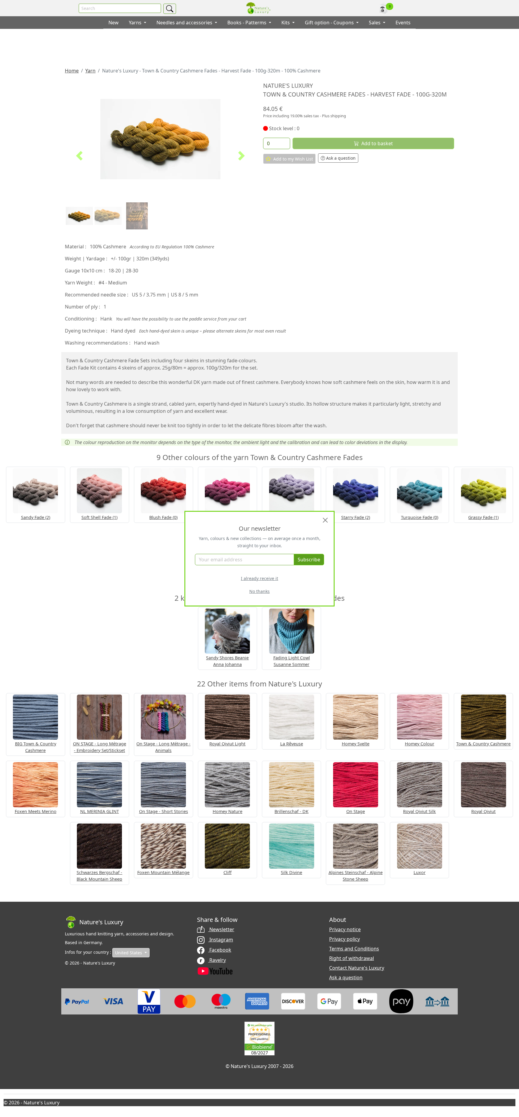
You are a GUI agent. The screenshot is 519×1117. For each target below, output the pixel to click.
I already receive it (259, 578)
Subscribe (309, 559)
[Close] (325, 520)
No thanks (259, 591)
